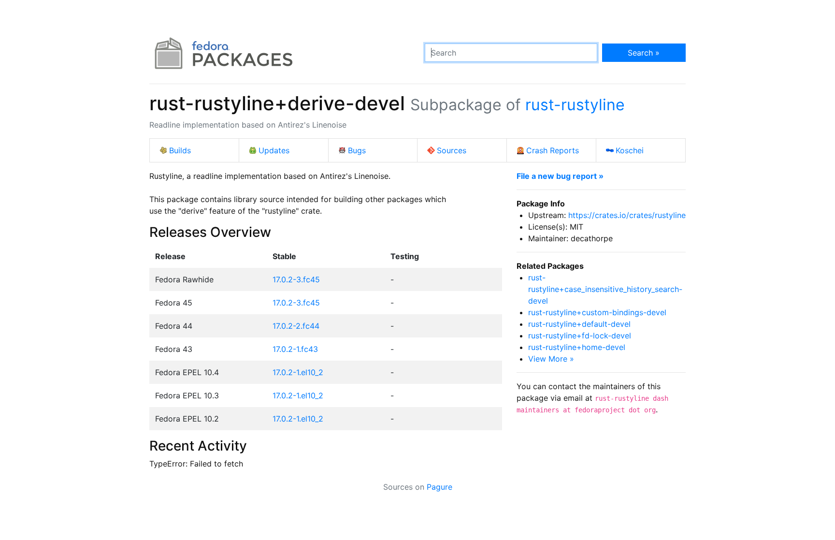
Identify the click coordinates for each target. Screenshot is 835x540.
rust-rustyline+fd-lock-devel (579, 335)
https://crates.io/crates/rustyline (627, 215)
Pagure (439, 487)
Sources (451, 150)
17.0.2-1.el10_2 (298, 372)
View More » (551, 359)
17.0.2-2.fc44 (296, 326)
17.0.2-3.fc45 (296, 279)
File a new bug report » (560, 176)
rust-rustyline (575, 104)
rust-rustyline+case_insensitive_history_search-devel (605, 289)
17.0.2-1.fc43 (295, 349)
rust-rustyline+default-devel (579, 324)
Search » (644, 53)
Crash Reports (552, 150)
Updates (274, 150)
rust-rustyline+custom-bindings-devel (597, 312)
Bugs (357, 150)
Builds (180, 150)
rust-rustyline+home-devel (576, 347)
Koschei (630, 150)
